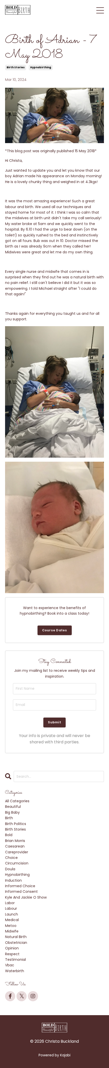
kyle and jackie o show (26, 897)
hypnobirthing (40, 67)
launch (11, 914)
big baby (12, 812)
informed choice (20, 885)
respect (12, 953)
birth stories (16, 67)
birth (9, 817)
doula (10, 869)
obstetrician (16, 942)
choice (11, 857)
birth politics (15, 823)
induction (13, 880)
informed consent (21, 891)
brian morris (15, 840)
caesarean (15, 846)
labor (10, 902)
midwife (12, 931)
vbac (9, 965)
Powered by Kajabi (54, 1055)
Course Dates (54, 630)
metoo (10, 925)
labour (11, 908)
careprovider (16, 852)
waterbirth (14, 970)
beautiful (13, 806)
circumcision (16, 863)
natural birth (16, 936)
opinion (12, 948)
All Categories (17, 801)
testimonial (15, 959)
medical (12, 919)
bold (8, 834)
